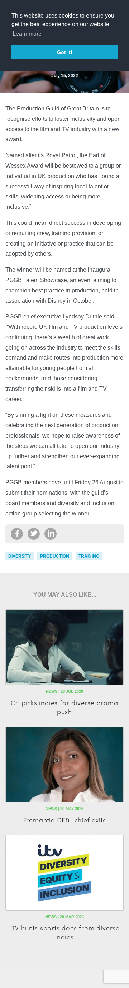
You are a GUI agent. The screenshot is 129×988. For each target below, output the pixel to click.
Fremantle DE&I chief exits (64, 819)
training (88, 556)
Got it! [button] (64, 52)
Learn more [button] (27, 34)
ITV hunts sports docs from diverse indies (64, 932)
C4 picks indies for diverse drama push (64, 707)
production (54, 556)
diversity (19, 556)
